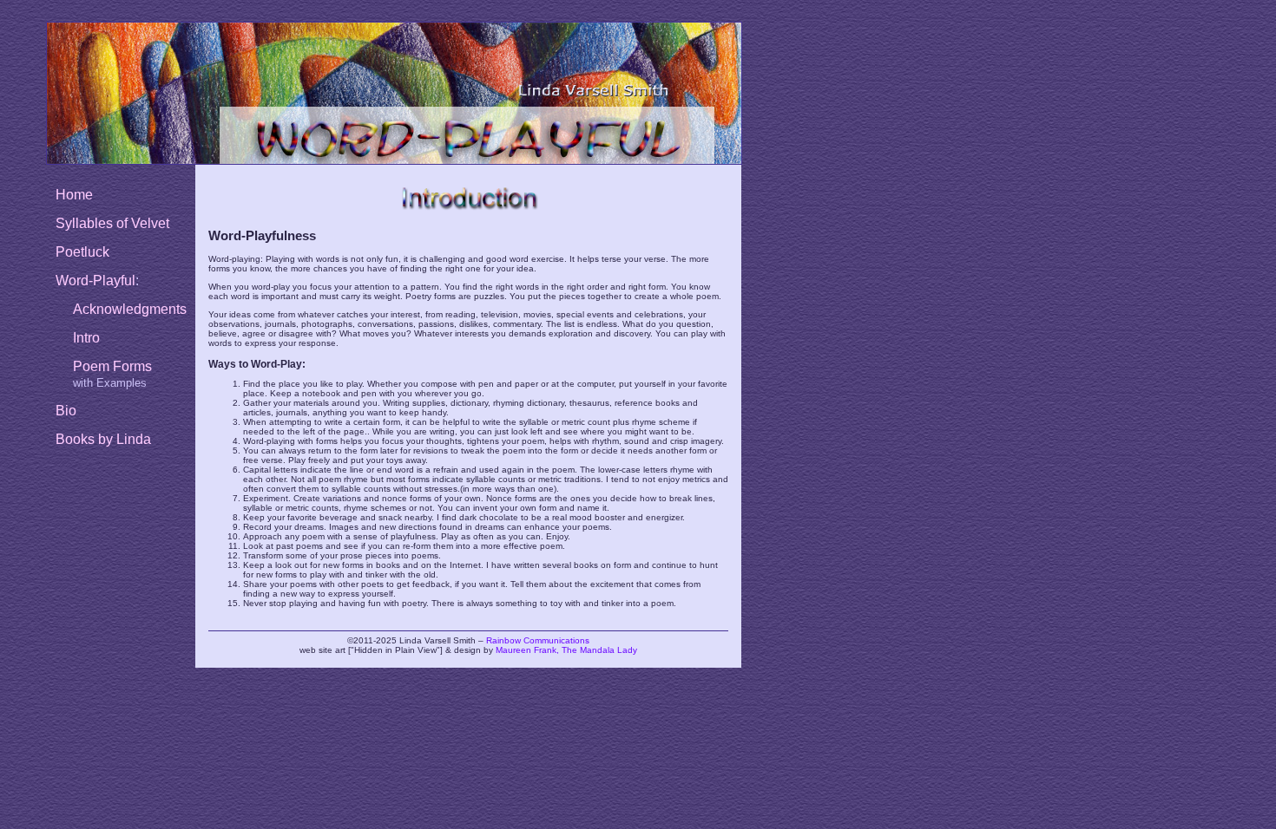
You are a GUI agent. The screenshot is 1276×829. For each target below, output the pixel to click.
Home (74, 194)
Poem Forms (112, 366)
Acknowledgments (130, 309)
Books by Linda (103, 439)
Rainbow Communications (537, 640)
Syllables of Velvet (112, 223)
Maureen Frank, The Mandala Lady (566, 650)
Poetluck (82, 252)
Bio (66, 410)
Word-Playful (95, 280)
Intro (86, 337)
